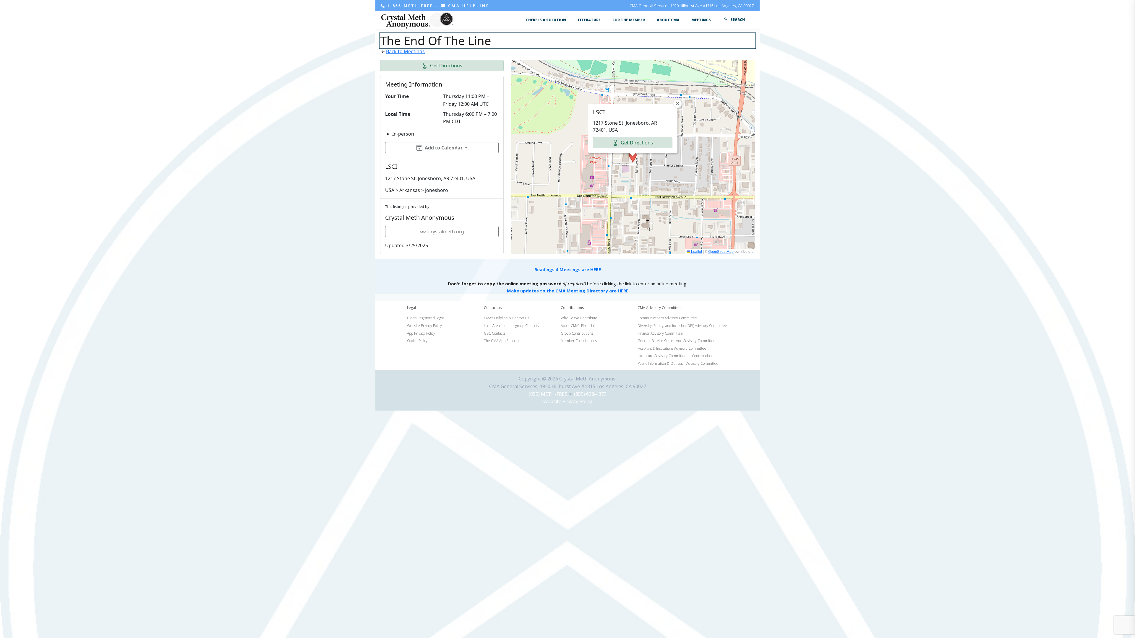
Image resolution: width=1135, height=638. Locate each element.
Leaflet (696, 251)
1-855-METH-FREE (410, 5)
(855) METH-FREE (548, 394)
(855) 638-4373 (590, 394)
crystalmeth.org (446, 231)
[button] (633, 157)
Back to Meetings (405, 51)
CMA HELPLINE (467, 5)
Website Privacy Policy (567, 401)
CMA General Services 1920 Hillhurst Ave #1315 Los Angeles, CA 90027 (692, 5)
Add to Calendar (444, 147)
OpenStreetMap (721, 251)
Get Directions (446, 65)
